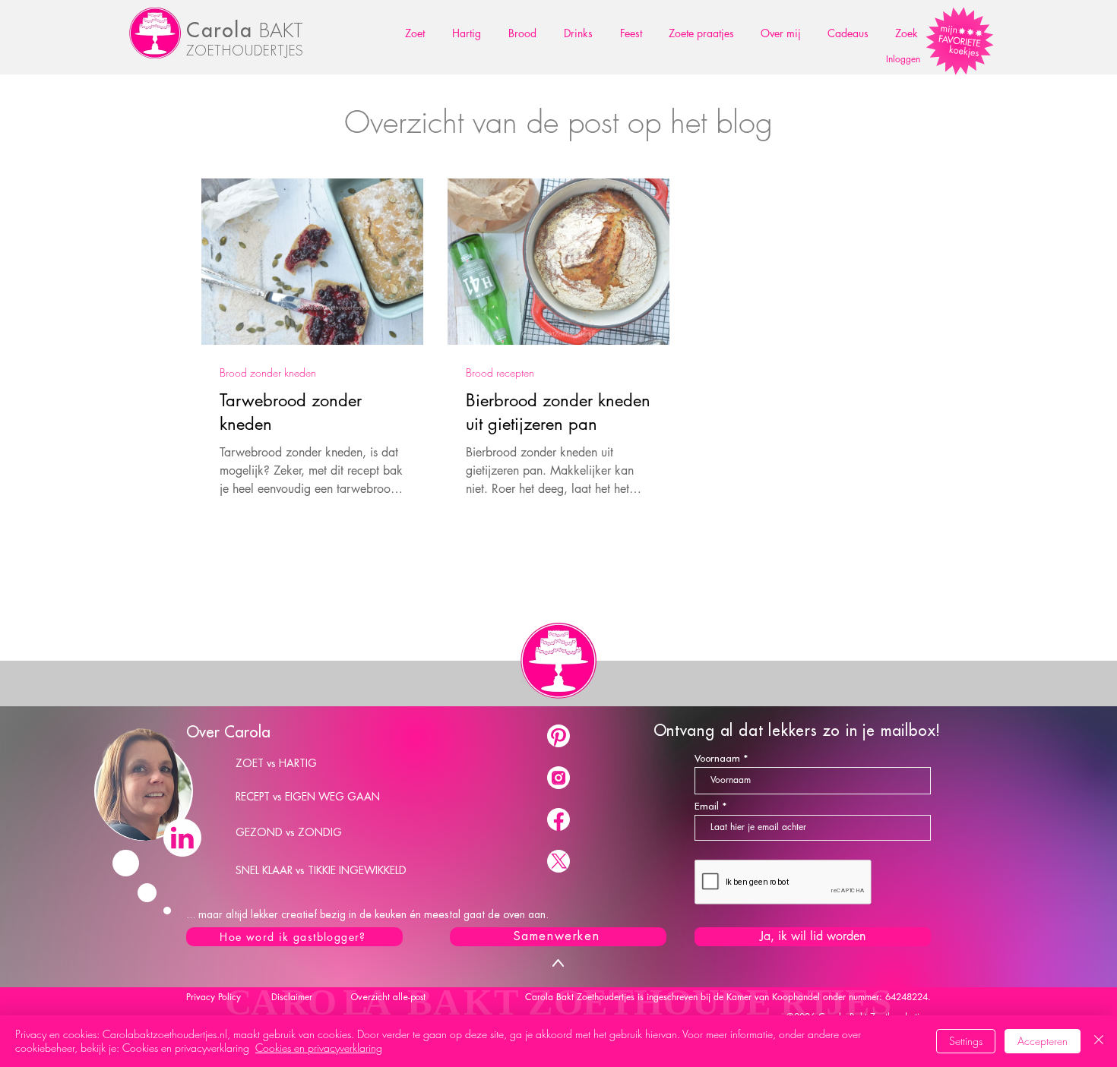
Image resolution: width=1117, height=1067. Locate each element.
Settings (966, 1041)
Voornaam (717, 758)
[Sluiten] (1099, 1041)
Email (707, 806)
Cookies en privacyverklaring (318, 1047)
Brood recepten (500, 372)
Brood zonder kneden (268, 372)
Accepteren (1042, 1041)
